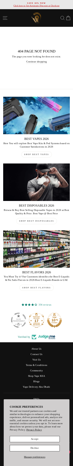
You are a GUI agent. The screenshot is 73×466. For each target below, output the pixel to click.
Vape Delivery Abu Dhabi (36, 387)
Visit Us (36, 359)
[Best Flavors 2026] (36, 249)
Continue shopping (36, 61)
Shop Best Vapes (36, 154)
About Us (36, 349)
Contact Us (36, 354)
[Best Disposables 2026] (36, 182)
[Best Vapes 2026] (36, 115)
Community (36, 370)
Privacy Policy (34, 430)
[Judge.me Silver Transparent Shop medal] (32, 320)
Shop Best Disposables (36, 221)
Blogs (36, 381)
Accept (34, 439)
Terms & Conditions (36, 365)
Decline (35, 448)
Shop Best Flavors (36, 288)
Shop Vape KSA (36, 376)
